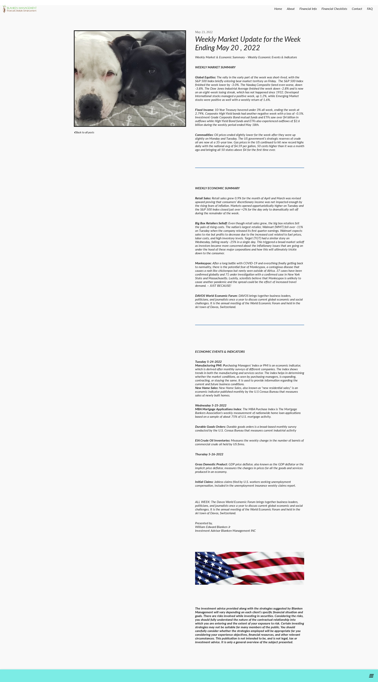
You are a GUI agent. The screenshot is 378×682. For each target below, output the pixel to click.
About (291, 8)
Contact (357, 8)
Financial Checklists (334, 8)
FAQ (370, 8)
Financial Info (308, 8)
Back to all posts (85, 132)
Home (278, 8)
